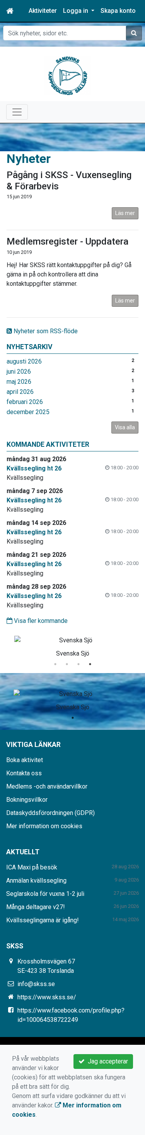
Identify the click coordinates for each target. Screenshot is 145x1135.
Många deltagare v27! (35, 907)
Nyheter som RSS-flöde (45, 331)
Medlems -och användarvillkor (46, 786)
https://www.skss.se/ (46, 997)
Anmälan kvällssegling (36, 880)
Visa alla (125, 427)
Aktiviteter (43, 10)
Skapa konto (118, 10)
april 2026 (20, 391)
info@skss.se (36, 984)
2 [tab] (67, 664)
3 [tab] (78, 664)
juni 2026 (19, 371)
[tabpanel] (72, 645)
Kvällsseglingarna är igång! (42, 920)
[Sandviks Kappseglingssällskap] (67, 75)
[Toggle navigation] (17, 112)
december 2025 (28, 412)
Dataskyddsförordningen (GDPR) (50, 813)
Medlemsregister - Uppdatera (67, 241)
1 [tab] (55, 664)
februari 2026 (25, 402)
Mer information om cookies (44, 826)
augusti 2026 (24, 361)
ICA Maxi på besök (31, 867)
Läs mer (125, 213)
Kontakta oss (24, 773)
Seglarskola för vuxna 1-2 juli (45, 893)
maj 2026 (19, 381)
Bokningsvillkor (27, 799)
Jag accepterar (106, 1061)
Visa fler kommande (40, 620)
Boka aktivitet (24, 760)
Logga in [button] (76, 10)
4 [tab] (90, 664)
